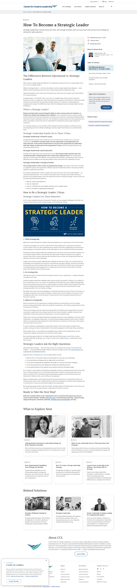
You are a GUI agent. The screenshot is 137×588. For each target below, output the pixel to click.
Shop (105, 1)
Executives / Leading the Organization (99, 125)
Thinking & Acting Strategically (60, 399)
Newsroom (63, 582)
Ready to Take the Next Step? (97, 84)
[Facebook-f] (103, 569)
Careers (63, 571)
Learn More (81, 554)
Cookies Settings (13, 581)
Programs (81, 579)
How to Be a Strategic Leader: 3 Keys (100, 73)
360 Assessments (83, 569)
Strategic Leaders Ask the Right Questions (98, 78)
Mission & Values (65, 579)
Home (24, 12)
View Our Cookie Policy (31, 576)
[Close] (46, 560)
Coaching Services (83, 571)
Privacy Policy (46, 586)
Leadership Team (65, 577)
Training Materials (83, 582)
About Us (63, 569)
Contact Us (111, 1)
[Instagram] (100, 569)
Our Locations (100, 576)
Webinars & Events (102, 582)
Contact (99, 571)
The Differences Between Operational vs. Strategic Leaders (99, 68)
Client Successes (65, 574)
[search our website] (111, 6)
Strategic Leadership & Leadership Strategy (100, 121)
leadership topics (50, 398)
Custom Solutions (83, 574)
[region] (25, 572)
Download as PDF (95, 43)
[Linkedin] (98, 569)
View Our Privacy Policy (17, 576)
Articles (30, 12)
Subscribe (106, 107)
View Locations (94, 1)
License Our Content (84, 577)
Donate (99, 574)
